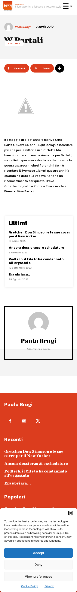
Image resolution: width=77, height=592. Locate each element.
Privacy (49, 586)
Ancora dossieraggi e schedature (36, 247)
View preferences (38, 576)
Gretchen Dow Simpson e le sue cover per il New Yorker (39, 234)
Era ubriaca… (19, 274)
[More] (59, 68)
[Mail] (24, 421)
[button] (70, 513)
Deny (38, 565)
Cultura (14, 43)
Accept (38, 553)
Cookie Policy (29, 586)
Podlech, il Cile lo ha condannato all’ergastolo (36, 260)
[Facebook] (10, 421)
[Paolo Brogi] (9, 27)
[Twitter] (38, 421)
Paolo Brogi (22, 27)
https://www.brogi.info (38, 349)
